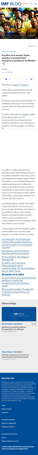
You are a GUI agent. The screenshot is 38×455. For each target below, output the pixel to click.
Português (24, 84)
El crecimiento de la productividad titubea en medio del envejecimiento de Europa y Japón (19, 282)
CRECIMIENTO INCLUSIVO (9, 434)
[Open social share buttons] (3, 63)
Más (20, 400)
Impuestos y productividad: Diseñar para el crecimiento (15, 252)
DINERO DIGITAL (7, 409)
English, (16, 84)
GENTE (4, 438)
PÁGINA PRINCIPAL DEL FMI (10, 441)
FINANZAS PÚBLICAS (8, 427)
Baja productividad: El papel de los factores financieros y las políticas (17, 292)
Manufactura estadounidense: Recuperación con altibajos (14, 328)
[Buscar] (32, 4)
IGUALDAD (5, 413)
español (25, 4)
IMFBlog (4, 69)
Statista (25, 114)
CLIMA (3, 405)
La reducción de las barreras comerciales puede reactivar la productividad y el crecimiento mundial (17, 243)
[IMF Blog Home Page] (11, 3)
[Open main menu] (36, 4)
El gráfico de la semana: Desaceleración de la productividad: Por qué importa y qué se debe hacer (18, 267)
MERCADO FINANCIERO (9, 423)
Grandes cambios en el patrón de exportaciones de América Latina (15, 356)
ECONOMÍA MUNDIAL (8, 420)
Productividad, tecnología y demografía (15, 258)
